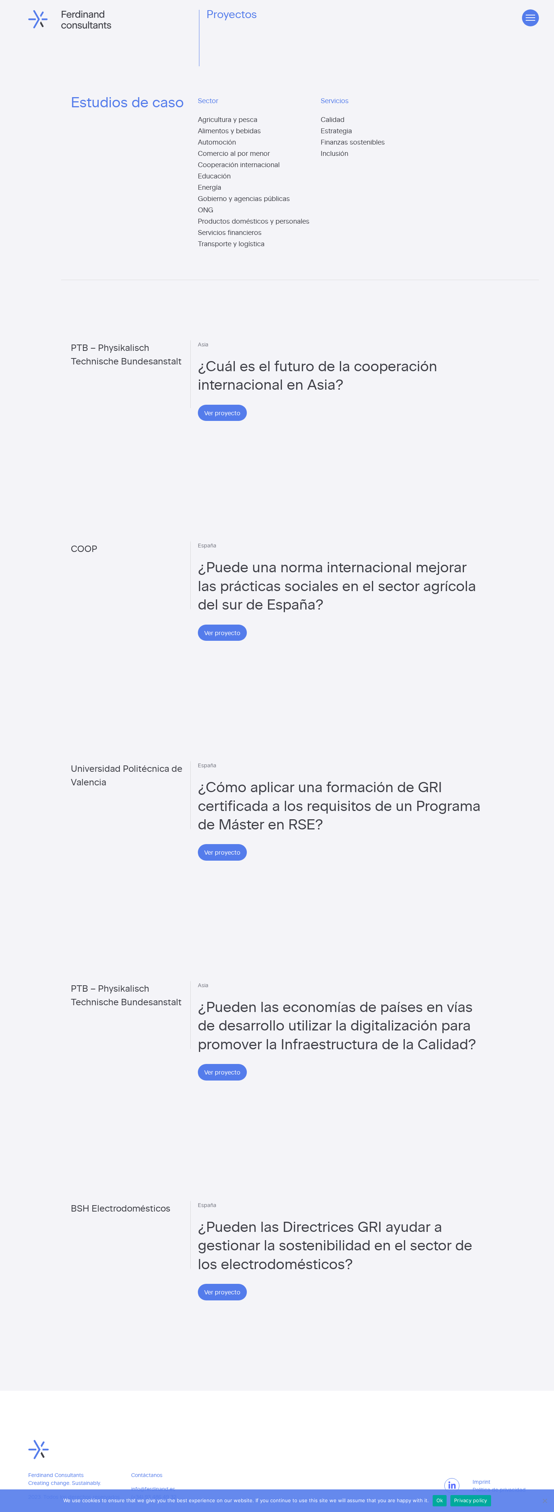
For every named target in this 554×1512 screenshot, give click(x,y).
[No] (544, 1500)
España (207, 545)
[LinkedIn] (451, 1485)
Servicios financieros (230, 232)
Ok (439, 1500)
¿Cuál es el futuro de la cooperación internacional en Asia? (317, 374)
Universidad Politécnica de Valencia (126, 775)
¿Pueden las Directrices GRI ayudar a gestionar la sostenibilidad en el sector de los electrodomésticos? (335, 1244)
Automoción (217, 141)
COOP (84, 548)
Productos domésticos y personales (253, 221)
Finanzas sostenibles (353, 141)
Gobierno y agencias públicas (244, 198)
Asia (203, 344)
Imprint (481, 1481)
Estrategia (336, 130)
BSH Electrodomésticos (120, 1207)
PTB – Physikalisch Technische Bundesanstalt (126, 354)
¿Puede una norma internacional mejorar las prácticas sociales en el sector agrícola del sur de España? (337, 584)
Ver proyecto (222, 412)
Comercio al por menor (234, 153)
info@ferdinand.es (153, 1488)
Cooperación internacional (239, 164)
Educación (214, 175)
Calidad (332, 119)
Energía (209, 187)
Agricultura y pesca (227, 119)
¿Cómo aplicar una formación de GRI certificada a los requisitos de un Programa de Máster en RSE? (339, 804)
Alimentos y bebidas (229, 130)
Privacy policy (470, 1500)
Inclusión (334, 153)
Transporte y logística (231, 243)
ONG (205, 209)
